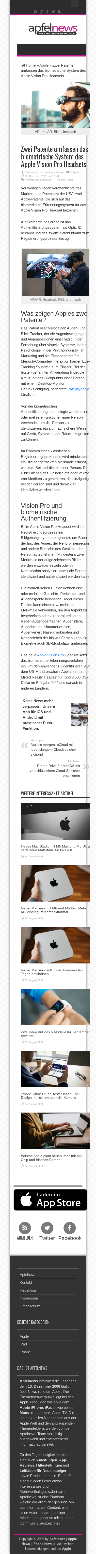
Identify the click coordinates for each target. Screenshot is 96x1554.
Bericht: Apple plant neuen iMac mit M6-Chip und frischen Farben (52, 1157)
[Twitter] (53, 11)
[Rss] (35, 11)
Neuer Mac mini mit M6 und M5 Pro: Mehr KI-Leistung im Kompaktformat (53, 910)
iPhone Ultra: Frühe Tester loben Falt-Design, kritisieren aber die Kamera (50, 1096)
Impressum (29, 1298)
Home (31, 65)
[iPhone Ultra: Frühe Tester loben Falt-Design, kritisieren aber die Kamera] (55, 1069)
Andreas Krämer (54, 172)
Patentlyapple (78, 389)
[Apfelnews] (51, 29)
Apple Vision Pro (50, 655)
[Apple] (59, 11)
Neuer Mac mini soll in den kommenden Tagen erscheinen (52, 972)
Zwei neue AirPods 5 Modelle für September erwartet (55, 1034)
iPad (23, 1344)
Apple (43, 65)
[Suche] (75, 3)
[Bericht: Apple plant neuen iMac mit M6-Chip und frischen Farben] (55, 1131)
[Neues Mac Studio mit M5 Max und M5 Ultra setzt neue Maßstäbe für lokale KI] (55, 821)
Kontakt (26, 1282)
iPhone (25, 1352)
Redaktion (28, 1290)
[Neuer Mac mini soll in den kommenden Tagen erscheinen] (55, 945)
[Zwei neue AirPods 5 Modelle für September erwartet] (55, 1006)
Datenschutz (30, 1306)
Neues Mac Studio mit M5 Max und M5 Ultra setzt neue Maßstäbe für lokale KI (55, 848)
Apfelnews (28, 1274)
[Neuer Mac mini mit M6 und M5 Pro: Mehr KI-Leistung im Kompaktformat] (55, 883)
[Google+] (41, 11)
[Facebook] (47, 11)
